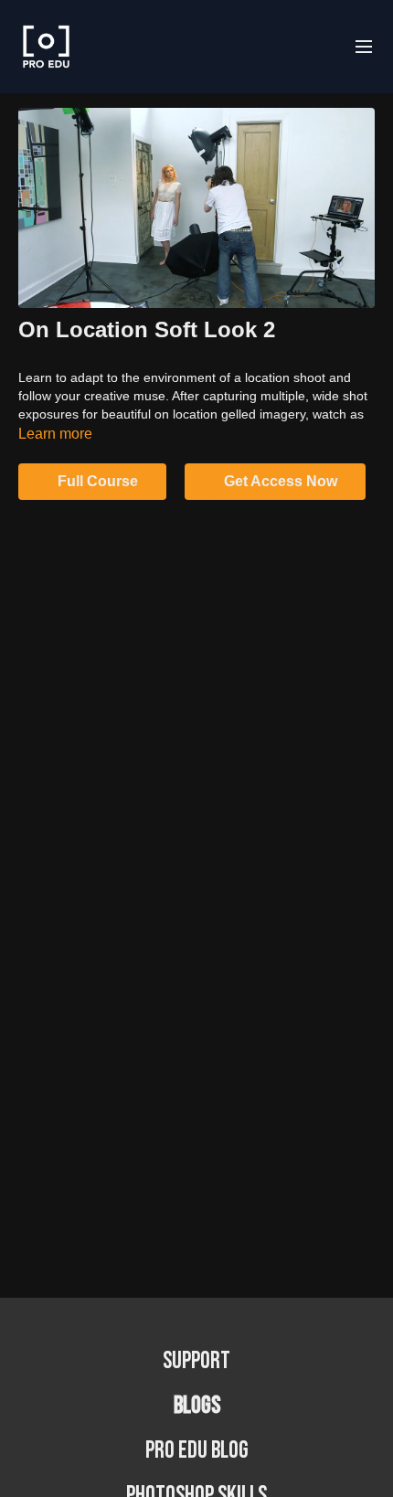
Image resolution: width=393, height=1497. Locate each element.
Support (196, 1361)
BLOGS (197, 1406)
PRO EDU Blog (197, 1451)
